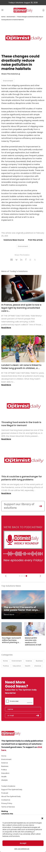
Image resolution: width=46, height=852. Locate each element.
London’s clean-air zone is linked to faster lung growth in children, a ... (21, 366)
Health (27, 666)
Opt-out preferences (21, 849)
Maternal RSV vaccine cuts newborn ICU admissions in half (33, 641)
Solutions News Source (14, 240)
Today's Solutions (8, 786)
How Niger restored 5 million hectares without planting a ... (11, 640)
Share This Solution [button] (9, 74)
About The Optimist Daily (11, 796)
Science (29, 661)
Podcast (4, 793)
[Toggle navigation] (2, 10)
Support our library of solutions (19, 506)
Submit (37, 715)
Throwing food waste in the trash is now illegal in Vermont (21, 424)
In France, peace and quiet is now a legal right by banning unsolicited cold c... (21, 307)
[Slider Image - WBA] (22, 576)
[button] (42, 818)
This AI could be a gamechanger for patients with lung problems (21, 478)
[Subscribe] (19, 576)
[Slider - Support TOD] (24, 576)
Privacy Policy (6, 803)
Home (3, 17)
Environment (11, 17)
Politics (6, 666)
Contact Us (5, 800)
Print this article (35, 240)
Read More (6, 327)
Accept (23, 843)
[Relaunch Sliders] (26, 576)
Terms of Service (8, 807)
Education (17, 666)
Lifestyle (37, 666)
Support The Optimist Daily (11, 789)
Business (39, 661)
